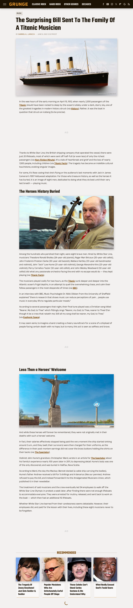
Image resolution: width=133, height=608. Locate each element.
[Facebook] (103, 4)
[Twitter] (116, 4)
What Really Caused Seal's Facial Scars (105, 586)
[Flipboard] (120, 4)
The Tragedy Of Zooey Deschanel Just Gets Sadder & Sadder (27, 589)
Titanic (22, 105)
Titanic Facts (60, 163)
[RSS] (129, 4)
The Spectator (42, 452)
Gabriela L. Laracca (26, 34)
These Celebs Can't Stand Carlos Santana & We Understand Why (78, 589)
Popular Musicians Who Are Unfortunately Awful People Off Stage (53, 589)
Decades (86, 4)
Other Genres (71, 4)
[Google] (124, 4)
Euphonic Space (31, 317)
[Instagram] (112, 4)
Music (19, 13)
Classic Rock (39, 4)
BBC (75, 288)
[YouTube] (108, 4)
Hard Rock (55, 4)
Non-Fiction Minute (44, 159)
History (74, 108)
